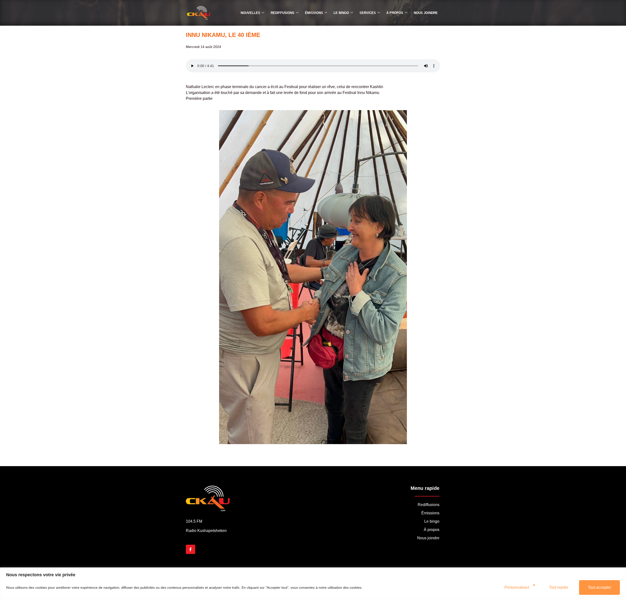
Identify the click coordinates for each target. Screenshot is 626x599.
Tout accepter (599, 587)
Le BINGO (341, 13)
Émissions (314, 13)
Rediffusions (282, 13)
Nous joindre (426, 13)
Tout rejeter (558, 587)
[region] (313, 583)
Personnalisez (516, 587)
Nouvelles (250, 13)
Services (367, 13)
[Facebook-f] (190, 549)
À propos (394, 13)
